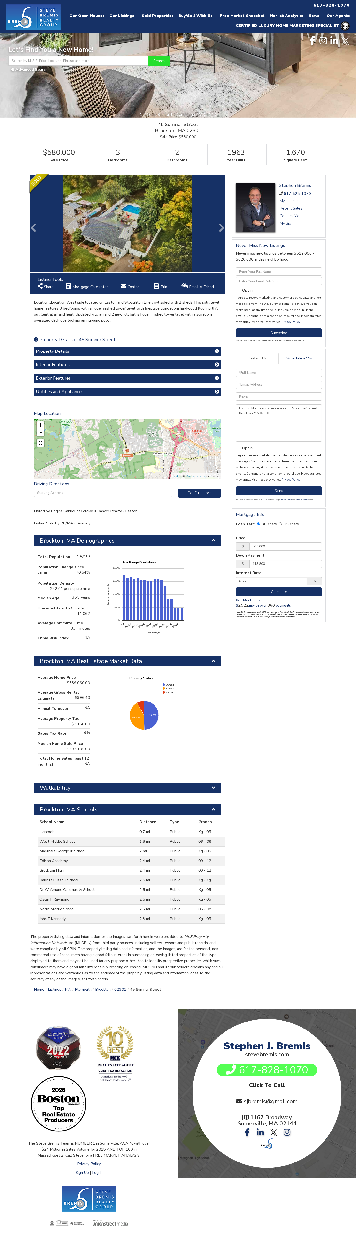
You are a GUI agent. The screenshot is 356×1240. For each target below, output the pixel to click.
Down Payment (250, 555)
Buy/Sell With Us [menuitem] (195, 15)
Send (279, 490)
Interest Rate (249, 573)
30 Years (269, 524)
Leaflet (177, 476)
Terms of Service (302, 500)
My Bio (285, 223)
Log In (97, 1172)
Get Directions (199, 493)
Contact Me (289, 215)
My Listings (289, 200)
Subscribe (279, 332)
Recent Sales (291, 208)
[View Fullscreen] (40, 443)
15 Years (291, 524)
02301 (120, 989)
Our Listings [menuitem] (121, 15)
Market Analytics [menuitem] (287, 15)
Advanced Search (31, 69)
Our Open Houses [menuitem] (87, 15)
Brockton (103, 989)
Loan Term (246, 524)
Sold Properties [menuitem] (158, 15)
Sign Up (82, 1172)
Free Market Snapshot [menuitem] (242, 15)
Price (240, 538)
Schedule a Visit (300, 358)
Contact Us (257, 358)
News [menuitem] (314, 15)
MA (68, 989)
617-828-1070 (297, 193)
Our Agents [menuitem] (338, 15)
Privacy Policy (291, 322)
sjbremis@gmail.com (271, 1101)
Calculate (279, 591)
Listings (54, 989)
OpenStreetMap (195, 476)
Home (39, 989)
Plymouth (83, 989)
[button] (159, 61)
